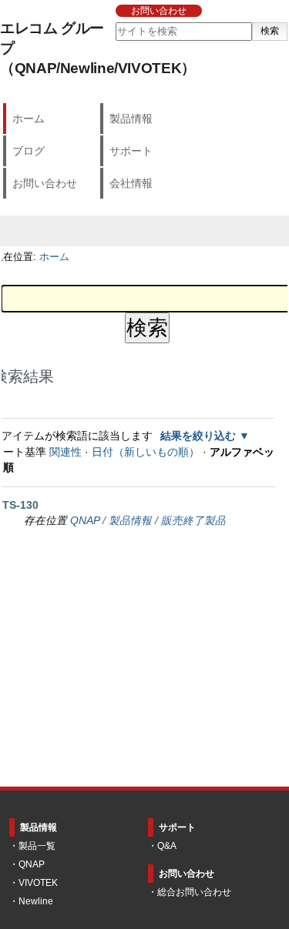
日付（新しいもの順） (146, 452)
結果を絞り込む (198, 436)
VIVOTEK (38, 882)
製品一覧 (36, 845)
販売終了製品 (193, 520)
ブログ (28, 151)
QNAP (84, 520)
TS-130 (20, 505)
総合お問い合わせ (194, 892)
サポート (131, 151)
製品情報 (131, 118)
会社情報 (131, 183)
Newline (35, 901)
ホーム (28, 118)
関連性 (65, 452)
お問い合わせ (159, 10)
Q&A (166, 845)
